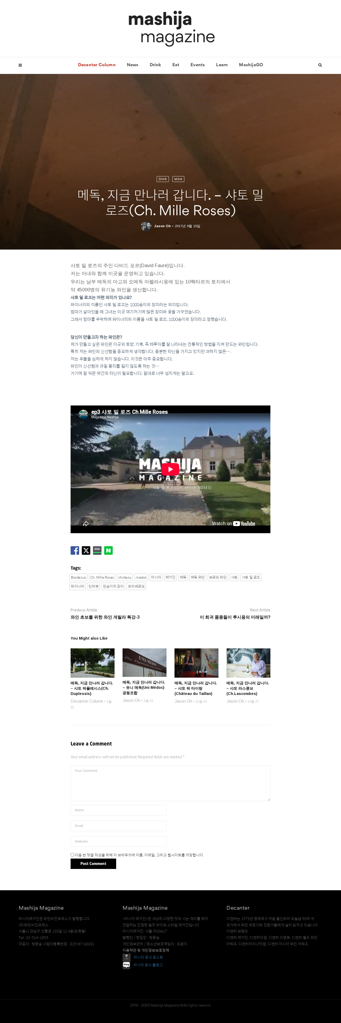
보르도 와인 (218, 577)
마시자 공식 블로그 (148, 965)
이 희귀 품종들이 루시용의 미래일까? (235, 617)
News (133, 65)
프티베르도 (136, 586)
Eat (176, 65)
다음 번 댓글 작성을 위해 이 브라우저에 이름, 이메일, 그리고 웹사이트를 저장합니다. (139, 855)
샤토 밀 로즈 (251, 577)
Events (197, 65)
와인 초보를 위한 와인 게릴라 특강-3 (105, 617)
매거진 (170, 577)
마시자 (156, 577)
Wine (178, 179)
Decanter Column (97, 65)
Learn (222, 65)
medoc (141, 577)
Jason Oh (162, 226)
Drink (155, 65)
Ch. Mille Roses (102, 577)
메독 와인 (198, 577)
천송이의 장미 (113, 586)
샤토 (234, 577)
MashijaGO (251, 65)
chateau (124, 577)
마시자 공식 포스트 (148, 957)
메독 (183, 577)
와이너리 (77, 586)
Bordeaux (78, 577)
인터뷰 (93, 586)
